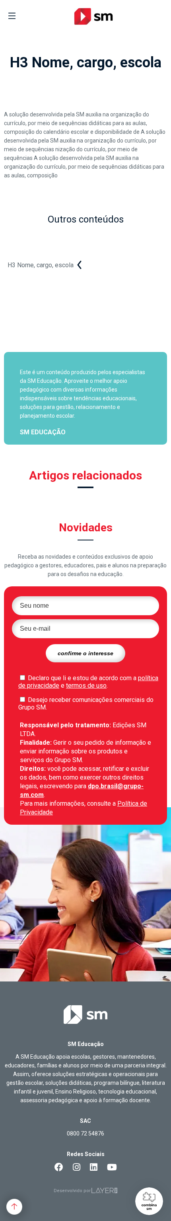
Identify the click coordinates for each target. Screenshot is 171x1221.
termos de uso (86, 685)
